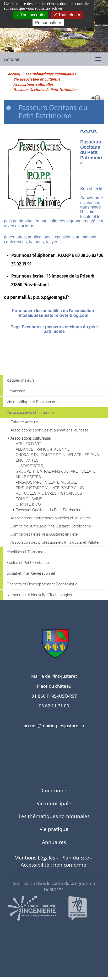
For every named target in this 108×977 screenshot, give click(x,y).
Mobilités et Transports (26, 552)
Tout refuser (68, 15)
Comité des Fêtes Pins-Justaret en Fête (44, 534)
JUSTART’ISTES (29, 466)
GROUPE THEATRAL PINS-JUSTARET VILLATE (56, 471)
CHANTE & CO (28, 504)
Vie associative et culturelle (36, 79)
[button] (102, 97)
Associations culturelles (33, 84)
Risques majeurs (21, 380)
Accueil (11, 59)
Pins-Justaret (24, 35)
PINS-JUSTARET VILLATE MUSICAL (46, 482)
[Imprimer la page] (93, 97)
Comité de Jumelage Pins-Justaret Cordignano (50, 526)
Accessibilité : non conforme (53, 864)
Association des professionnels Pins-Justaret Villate (54, 542)
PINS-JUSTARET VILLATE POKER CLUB (50, 488)
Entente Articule (24, 422)
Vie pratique (54, 829)
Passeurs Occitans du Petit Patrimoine (48, 510)
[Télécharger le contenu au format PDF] (97, 97)
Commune (54, 790)
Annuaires (54, 842)
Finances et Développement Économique (42, 584)
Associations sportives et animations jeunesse (49, 430)
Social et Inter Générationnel (31, 573)
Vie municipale (54, 803)
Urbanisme (16, 391)
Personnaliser (48, 22)
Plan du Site (75, 857)
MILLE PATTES (28, 477)
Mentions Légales (34, 857)
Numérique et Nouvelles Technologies (39, 595)
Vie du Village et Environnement (34, 402)
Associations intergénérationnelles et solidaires (50, 518)
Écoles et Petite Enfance (28, 562)
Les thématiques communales (50, 74)
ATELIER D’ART (28, 444)
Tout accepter (32, 15)
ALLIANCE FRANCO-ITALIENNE (43, 449)
